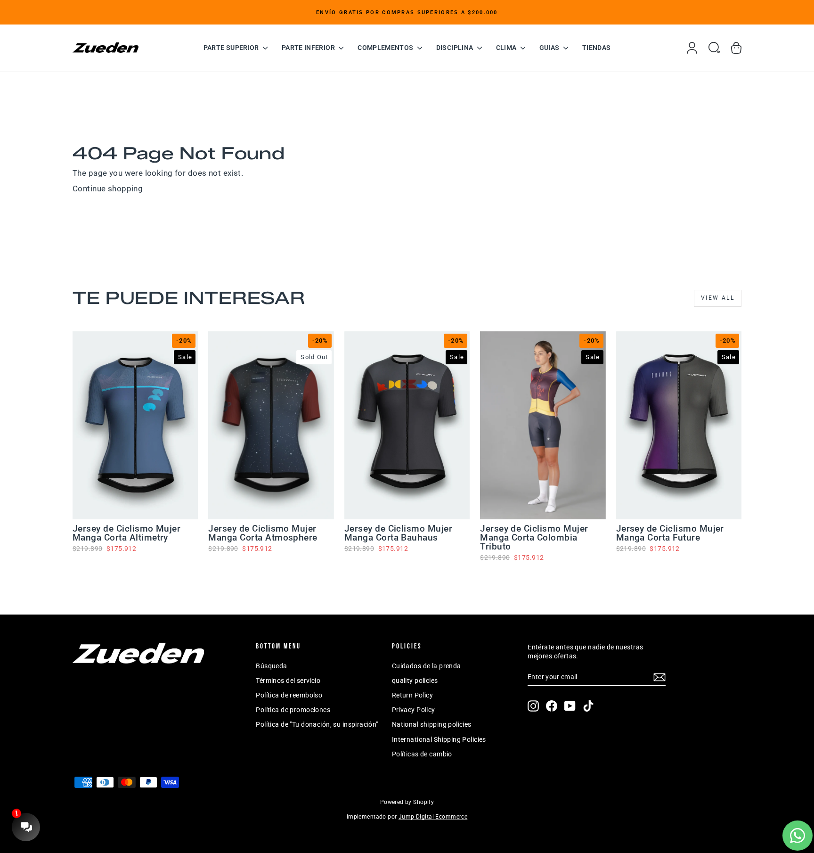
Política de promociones (293, 710)
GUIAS (550, 47)
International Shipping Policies (439, 739)
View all (717, 298)
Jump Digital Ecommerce (433, 816)
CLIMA (507, 47)
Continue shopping (108, 188)
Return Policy (412, 695)
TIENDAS (596, 47)
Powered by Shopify (407, 802)
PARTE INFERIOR (309, 47)
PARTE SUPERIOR (232, 47)
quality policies (415, 680)
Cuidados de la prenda (426, 666)
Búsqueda (271, 666)
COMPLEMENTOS (386, 47)
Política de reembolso (289, 695)
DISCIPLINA (455, 47)
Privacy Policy (413, 710)
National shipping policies (432, 724)
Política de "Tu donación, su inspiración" (317, 724)
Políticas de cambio (422, 754)
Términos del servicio (288, 680)
